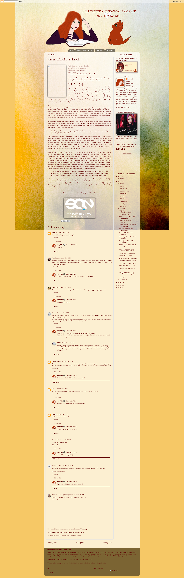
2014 (119, 287)
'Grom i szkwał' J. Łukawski (127, 253)
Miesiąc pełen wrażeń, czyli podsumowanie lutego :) (126, 273)
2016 (119, 282)
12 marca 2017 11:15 (62, 414)
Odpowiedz (55, 237)
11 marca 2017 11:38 (65, 258)
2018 (119, 181)
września (122, 193)
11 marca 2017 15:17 (67, 361)
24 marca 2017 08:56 (79, 494)
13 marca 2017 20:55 (71, 426)
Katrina (54, 313)
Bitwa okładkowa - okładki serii (128, 258)
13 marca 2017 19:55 (71, 245)
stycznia (122, 279)
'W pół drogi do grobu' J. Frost (127, 263)
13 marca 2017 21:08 (71, 452)
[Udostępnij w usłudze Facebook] (68, 221)
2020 (119, 176)
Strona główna (80, 543)
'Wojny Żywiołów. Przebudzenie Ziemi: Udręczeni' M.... (125, 212)
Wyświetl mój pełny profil (123, 107)
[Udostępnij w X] (66, 221)
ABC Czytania (96, 80)
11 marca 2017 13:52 (63, 313)
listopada (122, 188)
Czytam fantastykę (96, 78)
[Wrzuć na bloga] (64, 221)
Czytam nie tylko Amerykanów (82, 80)
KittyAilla (60, 245)
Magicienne (55, 287)
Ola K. (54, 388)
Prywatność (110, 50)
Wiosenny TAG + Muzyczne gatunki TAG (127, 217)
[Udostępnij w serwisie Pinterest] (69, 221)
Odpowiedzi (57, 241)
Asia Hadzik (55, 440)
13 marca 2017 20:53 (71, 375)
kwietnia (122, 206)
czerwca (122, 201)
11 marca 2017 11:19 (63, 232)
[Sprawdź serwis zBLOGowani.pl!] (115, 570)
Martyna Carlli (56, 465)
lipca (121, 198)
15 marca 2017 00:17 (68, 342)
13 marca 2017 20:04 (71, 274)
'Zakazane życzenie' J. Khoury (127, 260)
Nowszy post (52, 543)
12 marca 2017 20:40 (65, 440)
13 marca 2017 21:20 (71, 481)
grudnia (122, 186)
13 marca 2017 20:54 (71, 401)
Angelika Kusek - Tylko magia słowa (62, 494)
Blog (71, 50)
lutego (121, 277)
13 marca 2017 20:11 (71, 299)
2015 (119, 285)
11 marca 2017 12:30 (65, 287)
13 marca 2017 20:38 (71, 330)
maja (121, 204)
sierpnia (122, 196)
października (123, 191)
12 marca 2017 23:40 (67, 465)
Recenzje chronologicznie (84, 50)
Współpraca (99, 50)
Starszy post (107, 543)
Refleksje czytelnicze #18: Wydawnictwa (126, 229)
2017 (119, 184)
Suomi (54, 414)
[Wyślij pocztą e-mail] (62, 221)
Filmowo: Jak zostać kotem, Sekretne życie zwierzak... (127, 249)
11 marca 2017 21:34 (62, 388)
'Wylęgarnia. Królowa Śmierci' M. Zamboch (127, 225)
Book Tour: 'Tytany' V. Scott (127, 265)
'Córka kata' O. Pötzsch (125, 255)
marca (121, 208)
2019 (119, 179)
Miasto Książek (56, 361)
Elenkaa (54, 232)
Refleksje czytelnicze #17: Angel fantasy (126, 241)
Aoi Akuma (55, 258)
